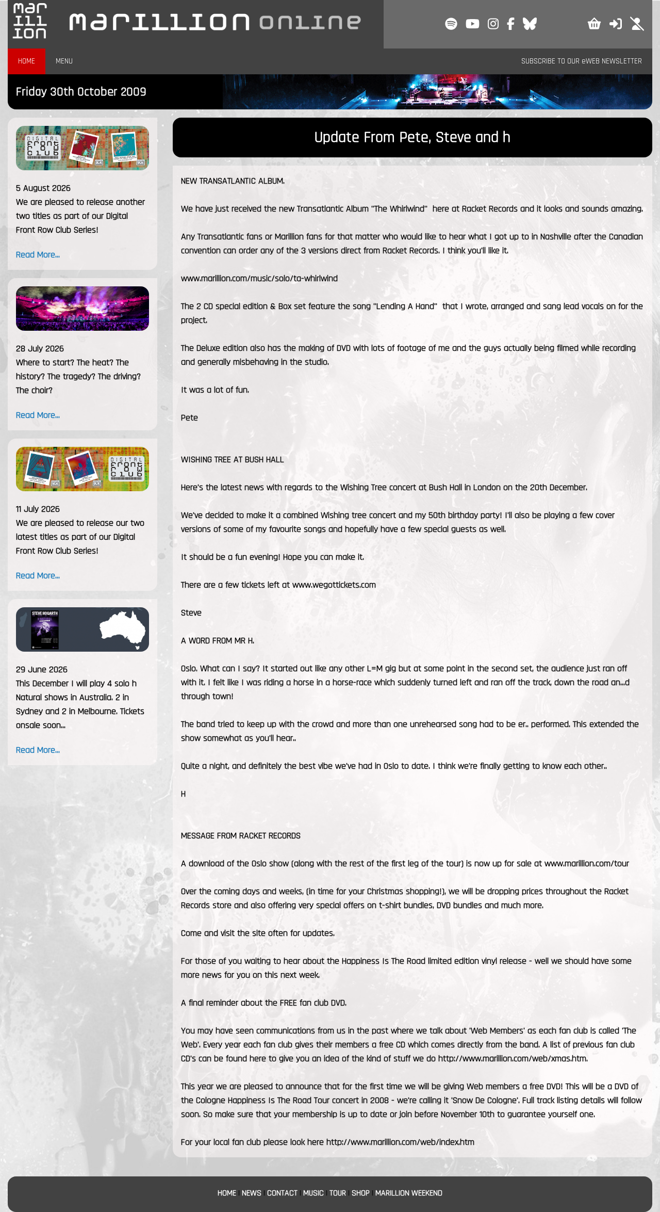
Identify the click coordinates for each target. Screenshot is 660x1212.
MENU (64, 61)
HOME (26, 61)
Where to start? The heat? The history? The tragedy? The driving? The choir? (78, 376)
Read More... (38, 255)
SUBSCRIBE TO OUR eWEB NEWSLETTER (581, 61)
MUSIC (313, 1193)
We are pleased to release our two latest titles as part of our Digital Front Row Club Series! (80, 537)
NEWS (251, 1193)
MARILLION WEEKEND (408, 1193)
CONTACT (282, 1193)
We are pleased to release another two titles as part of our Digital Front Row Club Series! (80, 216)
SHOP (361, 1193)
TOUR (337, 1193)
